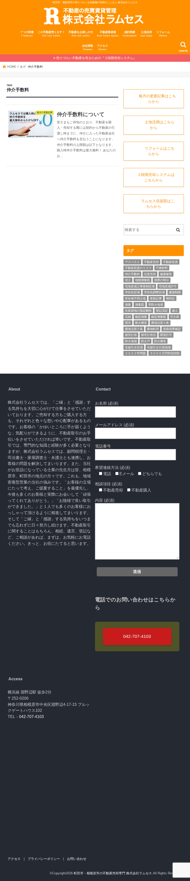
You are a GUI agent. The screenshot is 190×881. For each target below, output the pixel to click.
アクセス (102, 47)
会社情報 (87, 47)
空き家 (174, 317)
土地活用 (146, 34)
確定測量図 (158, 317)
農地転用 (153, 329)
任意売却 (150, 274)
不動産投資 (170, 262)
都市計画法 (148, 335)
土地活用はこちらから (153, 125)
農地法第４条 (160, 323)
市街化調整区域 (154, 292)
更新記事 (156, 298)
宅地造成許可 (168, 286)
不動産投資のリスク (138, 268)
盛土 (175, 310)
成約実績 (130, 34)
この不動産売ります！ (51, 34)
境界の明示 (161, 280)
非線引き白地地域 (159, 347)
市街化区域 (132, 292)
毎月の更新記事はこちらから (153, 98)
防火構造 (160, 341)
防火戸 (145, 341)
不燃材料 (162, 268)
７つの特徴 (27, 34)
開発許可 (166, 335)
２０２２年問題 (135, 353)
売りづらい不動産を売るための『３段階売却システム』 (96, 58)
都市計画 (131, 335)
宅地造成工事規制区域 (140, 286)
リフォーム (163, 34)
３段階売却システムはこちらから (153, 177)
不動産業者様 (108, 34)
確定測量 (141, 317)
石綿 (128, 317)
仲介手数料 (132, 274)
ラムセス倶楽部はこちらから (153, 203)
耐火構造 (141, 323)
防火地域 (131, 341)
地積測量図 (142, 280)
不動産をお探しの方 (81, 34)
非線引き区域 (134, 347)
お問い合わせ (76, 859)
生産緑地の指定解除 (138, 310)
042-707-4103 (137, 636)
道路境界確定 (172, 329)
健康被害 (166, 274)
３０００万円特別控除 (165, 353)
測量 (128, 304)
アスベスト (132, 262)
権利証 (170, 298)
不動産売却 (151, 262)
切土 (128, 280)
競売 (128, 323)
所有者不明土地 (135, 298)
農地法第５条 (134, 329)
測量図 (139, 304)
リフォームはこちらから (153, 151)
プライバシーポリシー (44, 859)
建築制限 (175, 292)
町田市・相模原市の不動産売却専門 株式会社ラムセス (113, 873)
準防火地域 (155, 304)
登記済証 (162, 310)
